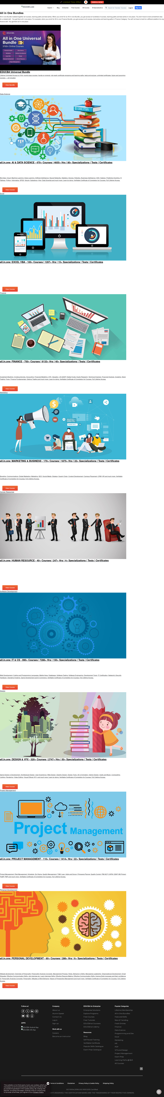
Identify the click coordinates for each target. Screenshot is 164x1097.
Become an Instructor (61, 1036)
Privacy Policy (38, 1092)
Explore (50, 8)
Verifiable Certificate (92, 1043)
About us (56, 1010)
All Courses (85, 8)
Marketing (119, 1040)
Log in (131, 8)
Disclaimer (71, 1083)
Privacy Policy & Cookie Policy (89, 1083)
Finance (118, 1027)
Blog (58, 8)
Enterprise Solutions (92, 1010)
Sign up (55, 1023)
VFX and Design (121, 1050)
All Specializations (97, 8)
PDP (116, 1047)
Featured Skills (121, 1017)
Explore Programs (91, 1013)
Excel (117, 1037)
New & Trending (121, 1020)
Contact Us (57, 1017)
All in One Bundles (122, 1013)
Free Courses (75, 8)
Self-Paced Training (92, 1040)
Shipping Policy (108, 1083)
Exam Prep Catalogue (92, 1050)
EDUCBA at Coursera (92, 1023)
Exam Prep (119, 1057)
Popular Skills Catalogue (93, 1046)
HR (116, 1043)
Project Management (123, 1053)
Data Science (120, 1030)
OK (48, 1083)
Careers (55, 1033)
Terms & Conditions (57, 1083)
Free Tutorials (89, 1020)
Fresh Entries (120, 1023)
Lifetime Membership (124, 1010)
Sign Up (138, 8)
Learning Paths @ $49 (124, 1060)
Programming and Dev (124, 1033)
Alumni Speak (58, 1013)
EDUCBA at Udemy (91, 1027)
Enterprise (65, 8)
